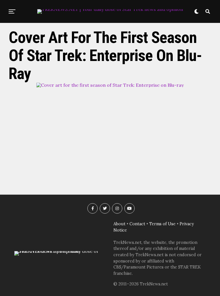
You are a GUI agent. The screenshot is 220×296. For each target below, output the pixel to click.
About (119, 223)
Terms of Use (162, 223)
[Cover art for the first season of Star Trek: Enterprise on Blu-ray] (110, 85)
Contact (137, 223)
